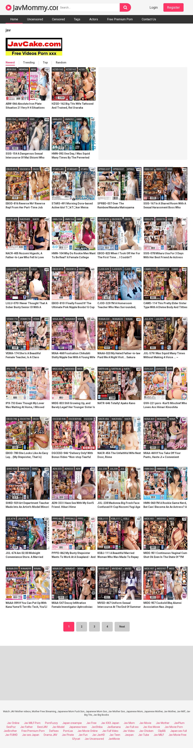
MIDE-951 (149, 518)
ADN (78, 469)
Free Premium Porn (120, 19)
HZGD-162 (58, 69)
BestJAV (42, 726)
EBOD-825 (103, 219)
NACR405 (25, 219)
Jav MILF (159, 734)
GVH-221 (148, 369)
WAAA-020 (104, 319)
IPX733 (21, 369)
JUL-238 (102, 469)
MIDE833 (69, 369)
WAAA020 (117, 319)
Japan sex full (178, 730)
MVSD (128, 568)
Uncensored (35, 19)
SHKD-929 (12, 469)
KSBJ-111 (103, 518)
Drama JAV (50, 734)
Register (173, 7)
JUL (168, 319)
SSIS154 (22, 119)
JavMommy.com (36, 7)
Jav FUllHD (11, 734)
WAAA (129, 319)
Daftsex (54, 730)
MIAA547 (70, 568)
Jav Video (129, 730)
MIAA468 (70, 319)
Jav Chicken (146, 730)
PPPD (80, 518)
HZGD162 (71, 69)
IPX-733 (11, 369)
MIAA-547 (58, 568)
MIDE (80, 369)
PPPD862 (70, 518)
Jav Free (91, 722)
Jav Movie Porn (174, 726)
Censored (58, 19)
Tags (77, 19)
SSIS (32, 119)
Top (45, 62)
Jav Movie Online (87, 730)
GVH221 (160, 369)
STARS (84, 169)
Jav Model (58, 726)
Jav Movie (145, 722)
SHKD (35, 469)
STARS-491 (58, 169)
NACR (36, 219)
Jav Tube (143, 734)
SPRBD (130, 169)
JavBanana (114, 726)
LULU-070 (11, 269)
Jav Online (13, 722)
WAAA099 (26, 568)
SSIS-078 (148, 219)
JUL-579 (148, 319)
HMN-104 (57, 219)
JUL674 (22, 518)
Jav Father (26, 726)
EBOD (36, 169)
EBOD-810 (58, 269)
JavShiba (97, 726)
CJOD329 (117, 269)
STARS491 (72, 169)
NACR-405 (12, 219)
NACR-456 (103, 419)
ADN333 (68, 469)
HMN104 (69, 219)
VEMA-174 (12, 319)
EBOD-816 (12, 169)
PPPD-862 (58, 518)
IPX (29, 369)
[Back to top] (180, 736)
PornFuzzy (51, 722)
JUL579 (160, 319)
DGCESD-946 (59, 419)
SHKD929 (24, 469)
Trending (29, 62)
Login (154, 7)
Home (14, 19)
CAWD (175, 269)
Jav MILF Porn (32, 722)
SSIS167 (160, 169)
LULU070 (23, 269)
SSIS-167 (148, 169)
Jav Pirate (68, 734)
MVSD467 (117, 568)
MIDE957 (161, 568)
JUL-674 (11, 518)
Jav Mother (162, 722)
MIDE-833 (57, 369)
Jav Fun (83, 734)
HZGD (82, 69)
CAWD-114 (149, 269)
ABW (33, 69)
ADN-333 (57, 469)
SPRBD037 (118, 169)
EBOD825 (117, 219)
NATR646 (116, 369)
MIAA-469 (149, 419)
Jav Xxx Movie (151, 726)
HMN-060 (149, 469)
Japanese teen (78, 726)
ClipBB (162, 730)
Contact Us (149, 19)
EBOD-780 (12, 419)
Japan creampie (72, 722)
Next (122, 626)
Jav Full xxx (132, 726)
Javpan (129, 734)
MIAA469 (162, 419)
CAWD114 (163, 269)
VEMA (36, 319)
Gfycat (76, 738)
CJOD (128, 269)
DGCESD (88, 419)
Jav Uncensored (94, 738)
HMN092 (69, 119)
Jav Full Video (110, 730)
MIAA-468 (58, 319)
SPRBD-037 (104, 169)
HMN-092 (57, 119)
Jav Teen (114, 734)
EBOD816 (25, 169)
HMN (79, 119)
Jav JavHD (98, 734)
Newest (10, 62)
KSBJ (126, 518)
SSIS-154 (11, 119)
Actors (93, 19)
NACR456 (117, 419)
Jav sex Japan (30, 734)
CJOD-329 (103, 269)
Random (61, 62)
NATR (126, 369)
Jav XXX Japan (110, 722)
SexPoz (11, 726)
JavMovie (114, 738)
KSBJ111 (116, 518)
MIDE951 (161, 518)
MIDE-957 (149, 568)
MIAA (80, 319)
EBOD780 (25, 419)
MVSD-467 (103, 568)
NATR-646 (103, 369)
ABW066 (23, 69)
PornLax (68, 730)
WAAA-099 (12, 568)
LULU (34, 269)
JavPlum (179, 722)
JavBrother (10, 730)
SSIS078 (160, 219)
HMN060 (161, 469)
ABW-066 (11, 69)
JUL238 (114, 469)
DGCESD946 (75, 419)
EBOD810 (71, 269)
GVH (170, 369)
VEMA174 (25, 319)
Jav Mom (129, 722)
